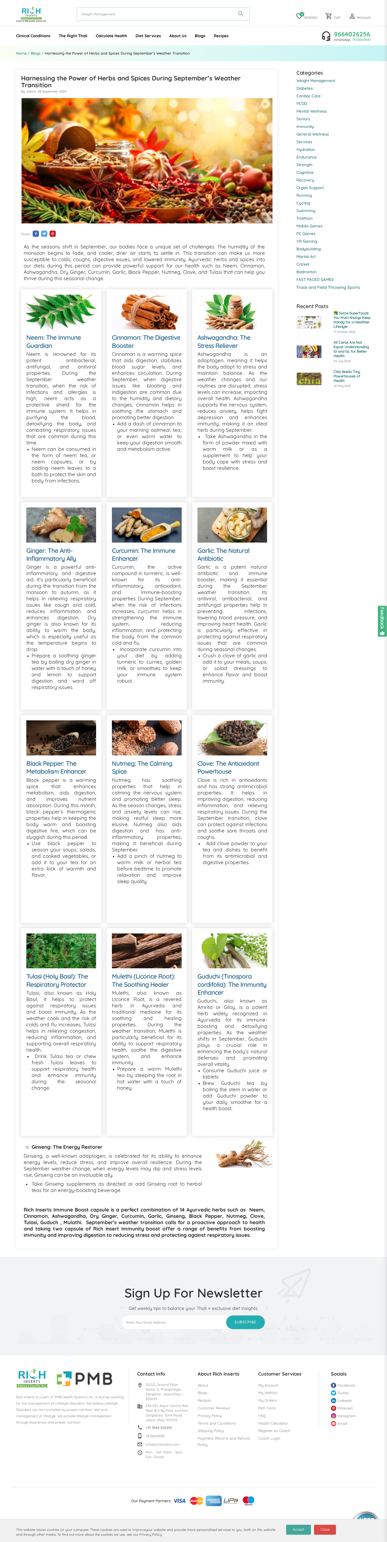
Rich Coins (267, 1408)
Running (304, 195)
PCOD (301, 103)
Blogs (200, 35)
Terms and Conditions (217, 1423)
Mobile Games (309, 225)
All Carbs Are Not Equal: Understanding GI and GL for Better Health (351, 349)
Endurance (306, 157)
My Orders (267, 1400)
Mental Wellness (311, 111)
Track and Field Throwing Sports (328, 287)
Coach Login (269, 1438)
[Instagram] (52, 234)
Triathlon (304, 218)
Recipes (221, 35)
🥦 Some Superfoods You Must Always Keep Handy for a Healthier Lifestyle (352, 320)
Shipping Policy (211, 1430)
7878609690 (361, 39)
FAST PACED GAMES (315, 279)
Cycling (303, 202)
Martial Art (306, 256)
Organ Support (310, 187)
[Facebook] (36, 234)
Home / (23, 53)
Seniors (303, 118)
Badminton (306, 271)
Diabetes (304, 88)
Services (304, 141)
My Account (268, 1385)
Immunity (305, 126)
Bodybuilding (308, 248)
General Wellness (312, 134)
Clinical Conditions (33, 35)
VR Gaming (306, 241)
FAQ (262, 1415)
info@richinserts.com (163, 1444)
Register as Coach (274, 1430)
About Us (177, 35)
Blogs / (37, 53)
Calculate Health (111, 35)
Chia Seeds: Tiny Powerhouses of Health (347, 376)
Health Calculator (273, 1423)
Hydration (305, 149)
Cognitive (305, 172)
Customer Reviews (214, 1408)
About (203, 1385)
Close (325, 1529)
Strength (304, 164)
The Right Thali (73, 35)
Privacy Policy (210, 1415)
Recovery (305, 180)
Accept (298, 1529)
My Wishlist (267, 1392)
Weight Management (315, 80)
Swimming (305, 210)
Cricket (302, 264)
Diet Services (148, 35)
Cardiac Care (308, 95)
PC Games (305, 233)
